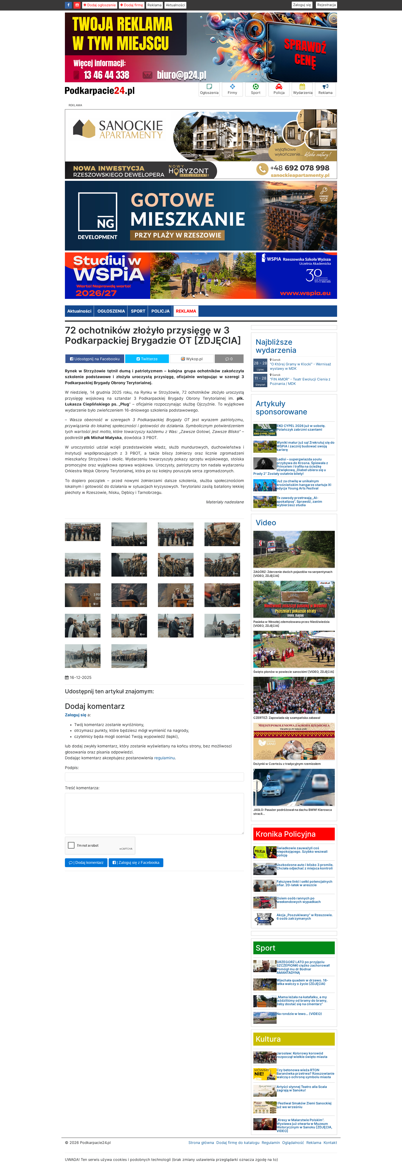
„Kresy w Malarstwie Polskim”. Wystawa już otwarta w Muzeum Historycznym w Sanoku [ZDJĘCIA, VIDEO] (304, 1125)
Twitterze (148, 359)
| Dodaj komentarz (88, 863)
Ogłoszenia (209, 92)
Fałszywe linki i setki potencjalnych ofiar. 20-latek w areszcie (304, 883)
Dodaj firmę (133, 5)
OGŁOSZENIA (111, 311)
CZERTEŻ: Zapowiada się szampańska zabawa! (286, 718)
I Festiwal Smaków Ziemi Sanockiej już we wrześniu (304, 1105)
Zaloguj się (302, 5)
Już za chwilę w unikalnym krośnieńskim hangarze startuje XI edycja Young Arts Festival (304, 484)
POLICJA (160, 311)
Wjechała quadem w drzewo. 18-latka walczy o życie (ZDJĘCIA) (302, 982)
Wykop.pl (194, 359)
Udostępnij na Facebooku (96, 359)
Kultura (268, 1039)
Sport (255, 92)
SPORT (138, 311)
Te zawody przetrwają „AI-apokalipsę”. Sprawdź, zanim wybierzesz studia (299, 501)
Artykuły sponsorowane (281, 407)
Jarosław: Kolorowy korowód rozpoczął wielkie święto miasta (302, 1055)
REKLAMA (186, 311)
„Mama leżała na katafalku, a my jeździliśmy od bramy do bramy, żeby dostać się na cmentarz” (302, 1000)
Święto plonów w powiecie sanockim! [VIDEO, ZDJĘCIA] (293, 672)
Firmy (232, 92)
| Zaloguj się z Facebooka (137, 863)
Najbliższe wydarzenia (276, 346)
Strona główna (201, 1142)
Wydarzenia (302, 92)
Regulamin (271, 1142)
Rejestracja (326, 5)
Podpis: (72, 767)
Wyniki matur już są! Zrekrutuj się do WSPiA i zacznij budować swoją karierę (306, 446)
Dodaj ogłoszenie (101, 5)
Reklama (154, 5)
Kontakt (330, 1142)
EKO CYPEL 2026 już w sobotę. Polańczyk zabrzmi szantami (301, 427)
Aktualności (175, 5)
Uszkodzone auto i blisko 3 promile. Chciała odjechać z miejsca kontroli (305, 866)
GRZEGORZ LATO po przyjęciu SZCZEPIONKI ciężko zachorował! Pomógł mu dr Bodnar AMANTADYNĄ (303, 967)
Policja (279, 92)
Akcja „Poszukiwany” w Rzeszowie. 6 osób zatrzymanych (305, 916)
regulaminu (164, 758)
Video (266, 522)
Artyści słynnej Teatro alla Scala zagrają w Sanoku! (302, 1088)
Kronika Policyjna (286, 834)
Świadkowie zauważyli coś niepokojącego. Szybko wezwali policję (302, 851)
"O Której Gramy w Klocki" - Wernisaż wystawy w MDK (300, 364)
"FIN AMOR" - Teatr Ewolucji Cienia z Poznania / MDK (300, 379)
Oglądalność (293, 1142)
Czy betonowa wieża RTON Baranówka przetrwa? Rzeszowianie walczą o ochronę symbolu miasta (305, 1073)
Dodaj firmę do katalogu (237, 1142)
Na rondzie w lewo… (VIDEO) (299, 1014)
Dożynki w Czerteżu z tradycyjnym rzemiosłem (287, 764)
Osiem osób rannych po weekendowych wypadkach (299, 900)
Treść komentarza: (82, 788)
